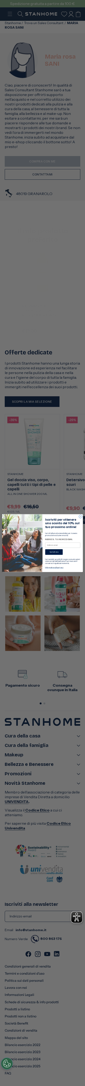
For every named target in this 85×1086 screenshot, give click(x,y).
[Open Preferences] (7, 1063)
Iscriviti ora (54, 552)
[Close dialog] (80, 516)
